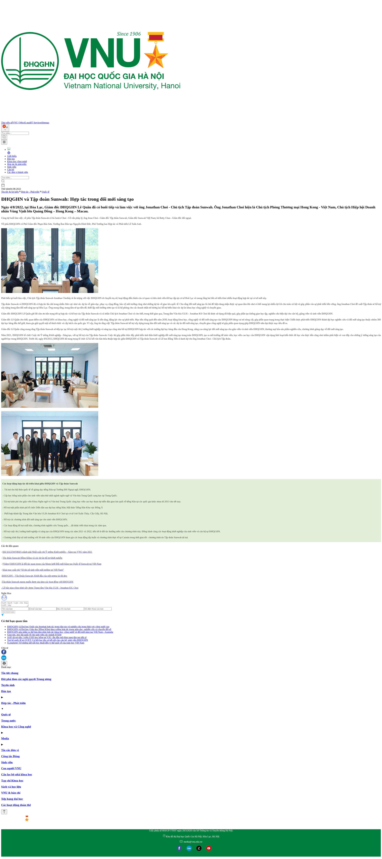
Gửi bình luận (8, 612)
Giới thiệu (12, 156)
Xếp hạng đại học (12, 798)
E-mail (27, 122)
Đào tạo (11, 159)
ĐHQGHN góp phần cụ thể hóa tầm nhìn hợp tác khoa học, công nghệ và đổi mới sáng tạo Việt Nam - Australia (60, 632)
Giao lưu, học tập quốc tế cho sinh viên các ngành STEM (34, 634)
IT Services (36, 122)
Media (5, 738)
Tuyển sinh (8, 685)
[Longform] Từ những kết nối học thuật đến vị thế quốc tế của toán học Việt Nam (45, 643)
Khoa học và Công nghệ (16, 726)
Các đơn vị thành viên (17, 172)
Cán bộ (10, 169)
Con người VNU (11, 768)
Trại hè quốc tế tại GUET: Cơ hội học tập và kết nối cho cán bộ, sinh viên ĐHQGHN (47, 640)
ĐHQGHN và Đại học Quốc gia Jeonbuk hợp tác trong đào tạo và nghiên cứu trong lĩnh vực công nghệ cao (58, 626)
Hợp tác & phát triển (16, 164)
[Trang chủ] (90, 120)
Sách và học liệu (11, 786)
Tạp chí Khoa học (12, 780)
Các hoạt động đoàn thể (16, 805)
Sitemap (45, 122)
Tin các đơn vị (10, 750)
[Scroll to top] (4, 811)
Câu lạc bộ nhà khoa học (16, 774)
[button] (191, 652)
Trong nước (8, 720)
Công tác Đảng (10, 756)
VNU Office (18, 122)
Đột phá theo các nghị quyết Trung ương (26, 679)
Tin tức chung (9, 673)
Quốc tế (45, 192)
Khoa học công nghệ (17, 161)
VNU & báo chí (10, 792)
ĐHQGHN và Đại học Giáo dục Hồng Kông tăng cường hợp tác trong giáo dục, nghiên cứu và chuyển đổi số (59, 629)
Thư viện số (7, 122)
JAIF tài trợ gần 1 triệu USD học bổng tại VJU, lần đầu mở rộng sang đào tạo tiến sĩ (46, 637)
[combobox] (5, 128)
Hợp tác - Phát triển (30, 192)
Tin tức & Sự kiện (10, 192)
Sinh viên (11, 167)
